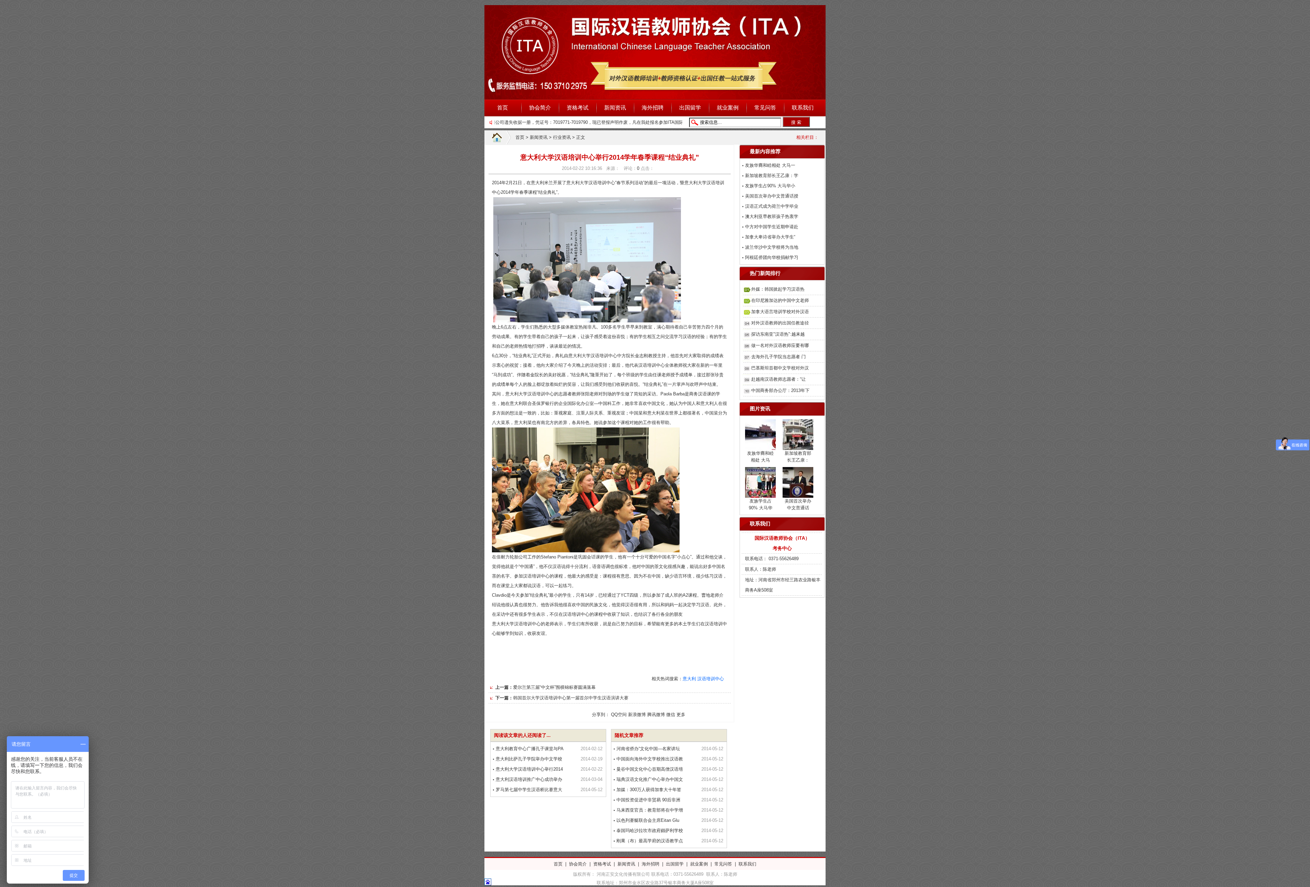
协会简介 (540, 108)
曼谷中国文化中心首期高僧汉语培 (649, 769)
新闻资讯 (615, 108)
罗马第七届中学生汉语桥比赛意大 (529, 789)
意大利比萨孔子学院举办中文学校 (529, 758)
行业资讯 (562, 137)
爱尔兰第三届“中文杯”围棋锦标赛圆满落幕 (554, 687)
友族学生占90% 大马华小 (770, 185)
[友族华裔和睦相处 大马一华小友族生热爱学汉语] (760, 445)
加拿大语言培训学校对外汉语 (780, 311)
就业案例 (728, 108)
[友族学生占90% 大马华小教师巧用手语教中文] (760, 493)
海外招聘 (653, 108)
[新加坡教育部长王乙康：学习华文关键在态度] (798, 445)
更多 (680, 714)
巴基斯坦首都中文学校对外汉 (780, 367)
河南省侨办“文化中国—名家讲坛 (648, 748)
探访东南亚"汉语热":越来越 (778, 334)
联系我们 (803, 108)
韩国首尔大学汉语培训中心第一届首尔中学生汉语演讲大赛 (570, 697)
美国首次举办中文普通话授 (771, 196)
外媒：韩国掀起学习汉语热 (777, 289)
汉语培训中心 (710, 678)
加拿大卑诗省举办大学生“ (770, 236)
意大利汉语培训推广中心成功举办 (529, 779)
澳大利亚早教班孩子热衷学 (771, 216)
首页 (502, 108)
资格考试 (577, 108)
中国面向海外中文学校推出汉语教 (649, 758)
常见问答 (765, 108)
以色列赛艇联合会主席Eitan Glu (647, 820)
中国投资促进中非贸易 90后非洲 (648, 799)
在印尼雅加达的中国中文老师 (780, 300)
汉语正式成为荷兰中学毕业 (771, 206)
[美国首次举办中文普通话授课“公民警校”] (798, 493)
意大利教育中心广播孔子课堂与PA (530, 748)
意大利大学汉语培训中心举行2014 (529, 769)
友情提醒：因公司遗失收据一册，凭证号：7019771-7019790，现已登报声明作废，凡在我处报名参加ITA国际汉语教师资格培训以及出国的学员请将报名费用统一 (608, 122)
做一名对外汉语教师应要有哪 (780, 345)
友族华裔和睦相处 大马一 (770, 165)
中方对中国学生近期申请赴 (771, 226)
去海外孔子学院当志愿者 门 (778, 356)
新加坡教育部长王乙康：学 (771, 175)
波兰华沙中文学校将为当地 (771, 247)
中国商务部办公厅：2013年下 (780, 390)
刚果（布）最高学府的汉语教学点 (649, 840)
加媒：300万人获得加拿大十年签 (648, 789)
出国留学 (690, 108)
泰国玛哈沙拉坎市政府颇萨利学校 (649, 830)
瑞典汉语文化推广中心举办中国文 (649, 779)
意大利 (689, 678)
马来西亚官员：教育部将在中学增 (649, 810)
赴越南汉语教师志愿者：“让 (778, 379)
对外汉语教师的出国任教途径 (780, 322)
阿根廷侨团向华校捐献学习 (771, 257)
